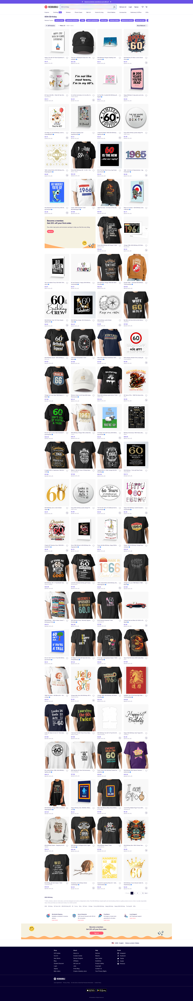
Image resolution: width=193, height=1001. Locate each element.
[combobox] (88, 7)
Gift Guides (57, 953)
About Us (76, 953)
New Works (57, 958)
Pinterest (122, 963)
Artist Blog (76, 968)
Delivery (97, 953)
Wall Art (88, 12)
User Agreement (58, 982)
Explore (47, 12)
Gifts (147, 12)
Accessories (122, 12)
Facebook (123, 956)
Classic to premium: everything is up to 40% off (96, 1)
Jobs (74, 966)
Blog (55, 961)
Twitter (122, 958)
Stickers (68, 12)
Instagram (123, 953)
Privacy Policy (66, 982)
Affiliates (75, 961)
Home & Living (99, 12)
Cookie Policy (98, 982)
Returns (97, 956)
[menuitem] (47, 12)
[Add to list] (67, 58)
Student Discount (59, 963)
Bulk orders (57, 971)
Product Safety (99, 963)
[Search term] (114, 6)
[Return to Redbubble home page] (51, 7)
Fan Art (56, 956)
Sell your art (76, 963)
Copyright (98, 966)
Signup (56, 968)
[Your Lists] (142, 7)
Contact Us (98, 968)
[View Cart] (146, 7)
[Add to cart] (146, 62)
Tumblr (122, 961)
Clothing (57, 12)
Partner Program (78, 958)
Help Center (98, 958)
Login (55, 966)
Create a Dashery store (80, 971)
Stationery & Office (136, 12)
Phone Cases (78, 12)
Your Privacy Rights (100, 971)
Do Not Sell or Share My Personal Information (82, 982)
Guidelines (98, 961)
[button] (96, 1)
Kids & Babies (111, 12)
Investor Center (77, 956)
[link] (59, 20)
